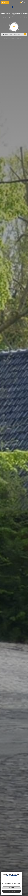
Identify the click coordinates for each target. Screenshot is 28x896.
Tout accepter (11, 891)
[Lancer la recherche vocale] (14, 27)
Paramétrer (11, 887)
